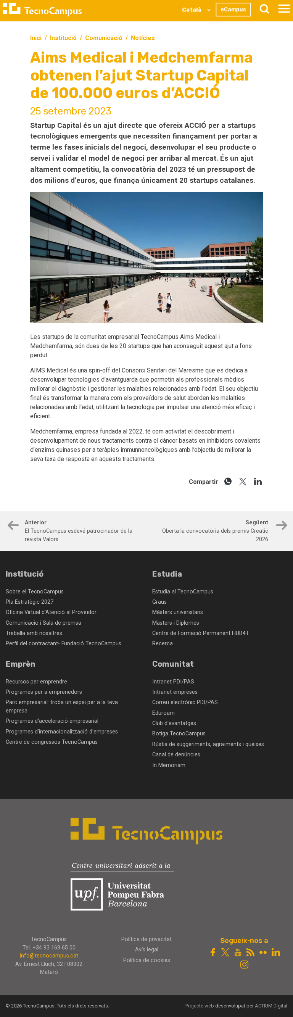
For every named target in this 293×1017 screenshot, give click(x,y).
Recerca (162, 643)
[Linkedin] (275, 953)
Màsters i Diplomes (175, 623)
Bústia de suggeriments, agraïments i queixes (208, 744)
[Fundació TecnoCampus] (42, 9)
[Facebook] (212, 953)
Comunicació (103, 38)
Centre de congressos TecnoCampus (52, 742)
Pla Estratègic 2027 (29, 602)
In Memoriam (168, 765)
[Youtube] (237, 953)
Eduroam (163, 713)
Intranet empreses (175, 692)
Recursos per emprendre (36, 682)
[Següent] (280, 526)
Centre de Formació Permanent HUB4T (200, 633)
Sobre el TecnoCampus (35, 591)
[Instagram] (244, 965)
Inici (36, 38)
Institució (63, 38)
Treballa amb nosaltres (34, 633)
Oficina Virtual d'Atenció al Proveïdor (51, 612)
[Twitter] (225, 953)
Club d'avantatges (174, 723)
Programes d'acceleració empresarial (52, 721)
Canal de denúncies (176, 754)
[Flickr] (263, 953)
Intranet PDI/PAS (173, 682)
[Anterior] (12, 526)
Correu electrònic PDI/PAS (185, 702)
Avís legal (146, 949)
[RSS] (250, 953)
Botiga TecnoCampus (179, 733)
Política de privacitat (146, 939)
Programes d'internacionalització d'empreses (62, 732)
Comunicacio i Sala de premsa (43, 623)
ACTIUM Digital (271, 1006)
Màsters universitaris (177, 612)
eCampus (233, 9)
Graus (159, 602)
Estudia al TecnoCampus (182, 591)
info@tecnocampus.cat (49, 956)
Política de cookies (146, 960)
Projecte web (200, 1006)
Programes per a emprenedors (44, 692)
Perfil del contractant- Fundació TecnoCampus (63, 643)
